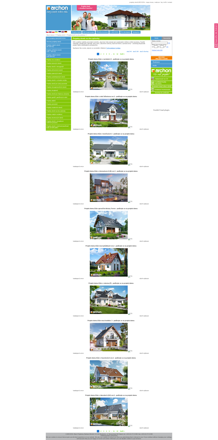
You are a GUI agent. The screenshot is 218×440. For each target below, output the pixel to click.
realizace (157, 2)
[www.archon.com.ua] (56, 32)
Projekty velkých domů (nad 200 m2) (53, 55)
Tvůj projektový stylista (113, 48)
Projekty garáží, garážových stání (56, 97)
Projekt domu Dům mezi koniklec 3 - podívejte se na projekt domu (111, 321)
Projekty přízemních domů (54, 70)
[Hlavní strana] (161, 76)
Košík (155, 65)
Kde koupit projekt (88, 32)
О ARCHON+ (114, 32)
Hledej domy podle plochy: (159, 44)
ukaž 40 (129, 51)
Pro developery (125, 32)
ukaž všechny (144, 51)
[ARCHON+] (53, 32)
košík (165, 2)
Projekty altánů (51, 100)
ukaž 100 (136, 51)
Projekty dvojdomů (52, 90)
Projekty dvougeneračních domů (56, 87)
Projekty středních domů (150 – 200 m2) (53, 50)
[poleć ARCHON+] (216, 48)
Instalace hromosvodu (162, 89)
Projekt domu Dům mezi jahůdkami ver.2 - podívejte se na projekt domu (111, 246)
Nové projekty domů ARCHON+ (56, 38)
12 (117, 54)
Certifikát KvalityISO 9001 (160, 83)
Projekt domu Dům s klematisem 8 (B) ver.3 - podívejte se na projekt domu (111, 171)
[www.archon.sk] (50, 32)
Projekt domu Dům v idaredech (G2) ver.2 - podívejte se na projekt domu (111, 395)
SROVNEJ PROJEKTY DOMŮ (162, 57)
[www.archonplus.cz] (47, 32)
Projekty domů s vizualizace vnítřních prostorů (55, 121)
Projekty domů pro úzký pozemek (56, 83)
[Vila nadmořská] (125, 20)
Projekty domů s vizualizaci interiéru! (85, 7)
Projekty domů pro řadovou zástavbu (57, 94)
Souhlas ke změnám (162, 93)
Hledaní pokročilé (157, 50)
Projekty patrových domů (54, 73)
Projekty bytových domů (53, 63)
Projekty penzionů (51, 104)
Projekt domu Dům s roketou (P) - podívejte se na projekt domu (111, 283)
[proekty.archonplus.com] (59, 32)
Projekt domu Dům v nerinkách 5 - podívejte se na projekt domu (111, 59)
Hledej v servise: (156, 41)
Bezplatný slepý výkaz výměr (161, 86)
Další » (122, 54)
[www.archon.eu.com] (65, 32)
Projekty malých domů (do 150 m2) (53, 45)
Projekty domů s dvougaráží (55, 66)
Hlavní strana (50, 35)
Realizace (156, 62)
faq (162, 2)
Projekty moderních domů (54, 107)
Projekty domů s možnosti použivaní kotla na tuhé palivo (57, 126)
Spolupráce (136, 32)
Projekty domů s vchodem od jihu (56, 80)
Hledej (156, 38)
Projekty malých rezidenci (54, 114)
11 (114, 54)
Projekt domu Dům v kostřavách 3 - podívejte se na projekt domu (111, 134)
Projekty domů (76, 32)
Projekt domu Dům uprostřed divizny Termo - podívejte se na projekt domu (111, 208)
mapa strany (150, 2)
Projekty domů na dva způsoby (76, 35)
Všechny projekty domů (53, 41)
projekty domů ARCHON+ (137, 2)
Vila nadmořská (110, 6)
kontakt (170, 2)
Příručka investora (102, 32)
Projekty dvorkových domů (54, 117)
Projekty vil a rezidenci (53, 60)
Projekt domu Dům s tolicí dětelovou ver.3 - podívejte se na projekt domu (111, 96)
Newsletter (167, 38)
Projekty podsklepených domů (55, 77)
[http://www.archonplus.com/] (62, 32)
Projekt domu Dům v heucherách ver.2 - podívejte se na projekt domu (111, 358)
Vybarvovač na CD (161, 79)
